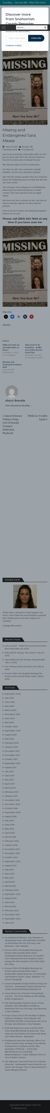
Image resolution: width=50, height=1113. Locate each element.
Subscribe (36, 38)
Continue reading (14, 45)
